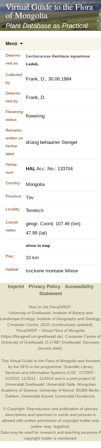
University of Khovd (57, 390)
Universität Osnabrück (75, 396)
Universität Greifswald (24, 384)
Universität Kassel (37, 396)
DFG (24, 366)
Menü (11, 43)
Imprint (16, 286)
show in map (38, 245)
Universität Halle (60, 384)
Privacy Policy (44, 286)
